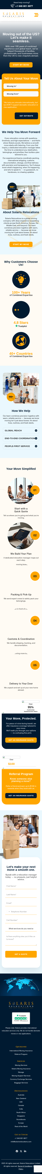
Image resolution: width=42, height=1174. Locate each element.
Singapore (21, 1116)
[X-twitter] (21, 1151)
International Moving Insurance (21, 1051)
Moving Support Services (21, 1076)
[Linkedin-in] (25, 1151)
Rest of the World (21, 1126)
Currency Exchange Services (21, 1079)
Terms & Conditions (25, 1166)
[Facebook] (17, 1151)
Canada (21, 1105)
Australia (21, 1095)
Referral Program (21, 1054)
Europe (21, 1123)
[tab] (21, 430)
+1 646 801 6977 (24, 6)
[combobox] (7, 912)
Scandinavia (21, 1119)
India (21, 1109)
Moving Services (21, 1065)
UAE (21, 1102)
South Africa (21, 1112)
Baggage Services (21, 1083)
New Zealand (21, 1098)
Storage (21, 1072)
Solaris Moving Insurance (21, 1069)
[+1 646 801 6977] (12, 6)
